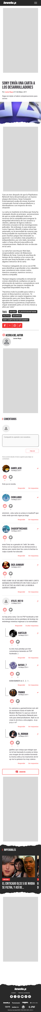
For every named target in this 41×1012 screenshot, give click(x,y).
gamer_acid (16, 468)
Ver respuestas (33, 488)
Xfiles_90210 (17, 601)
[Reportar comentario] (37, 469)
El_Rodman (23, 734)
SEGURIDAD (17, 316)
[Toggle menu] (36, 3)
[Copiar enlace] (19, 325)
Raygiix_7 (22, 665)
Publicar (32, 451)
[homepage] (9, 3)
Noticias (6, 879)
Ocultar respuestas (31, 626)
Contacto (13, 993)
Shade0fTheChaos (19, 528)
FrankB (21, 692)
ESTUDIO (13, 312)
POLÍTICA (6, 316)
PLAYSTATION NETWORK (27, 312)
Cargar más (22, 772)
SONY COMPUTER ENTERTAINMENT (15, 320)
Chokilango (16, 497)
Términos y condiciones (24, 993)
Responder (21, 488)
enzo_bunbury (17, 565)
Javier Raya (9, 92)
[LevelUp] (6, 1003)
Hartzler (22, 633)
